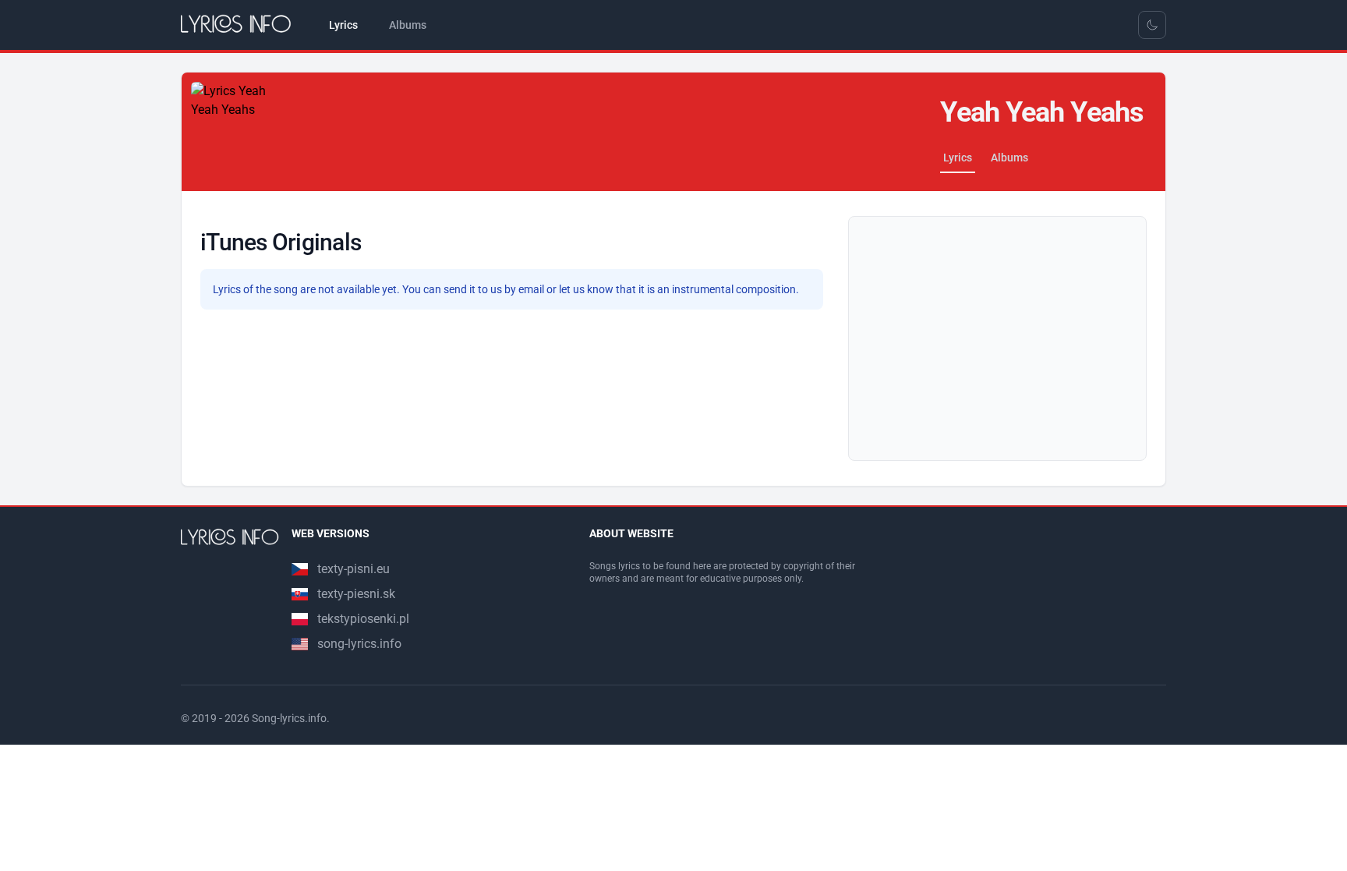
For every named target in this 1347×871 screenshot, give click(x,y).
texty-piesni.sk (356, 593)
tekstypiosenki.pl (363, 618)
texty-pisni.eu (353, 568)
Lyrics (957, 157)
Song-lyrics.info (289, 718)
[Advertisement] (997, 338)
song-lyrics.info (359, 643)
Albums (1009, 157)
